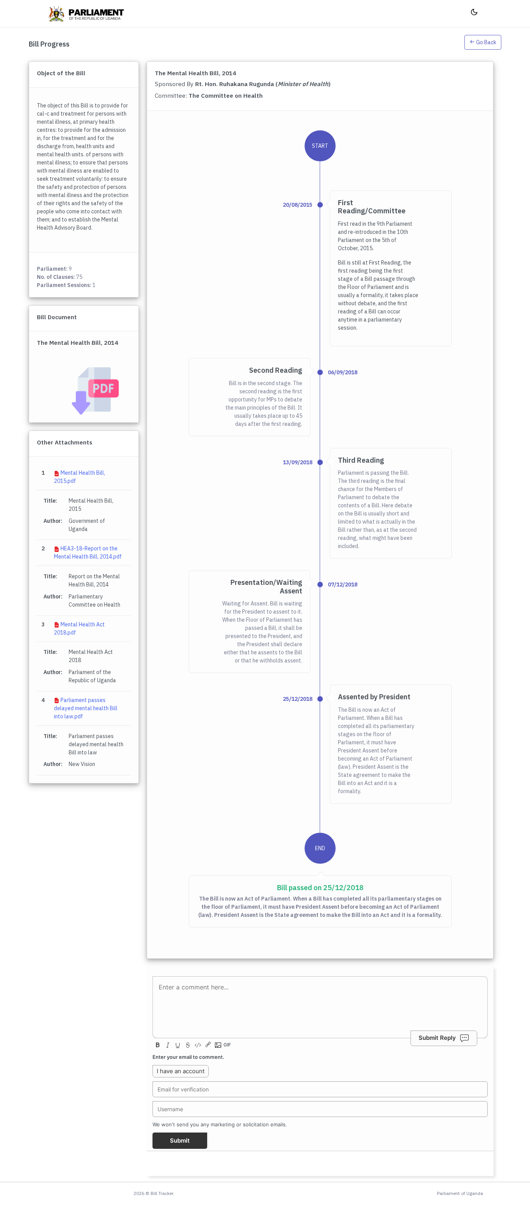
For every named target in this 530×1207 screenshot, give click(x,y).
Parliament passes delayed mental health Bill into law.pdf (86, 708)
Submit (180, 1140)
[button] (482, 43)
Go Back (485, 42)
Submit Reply (437, 1038)
